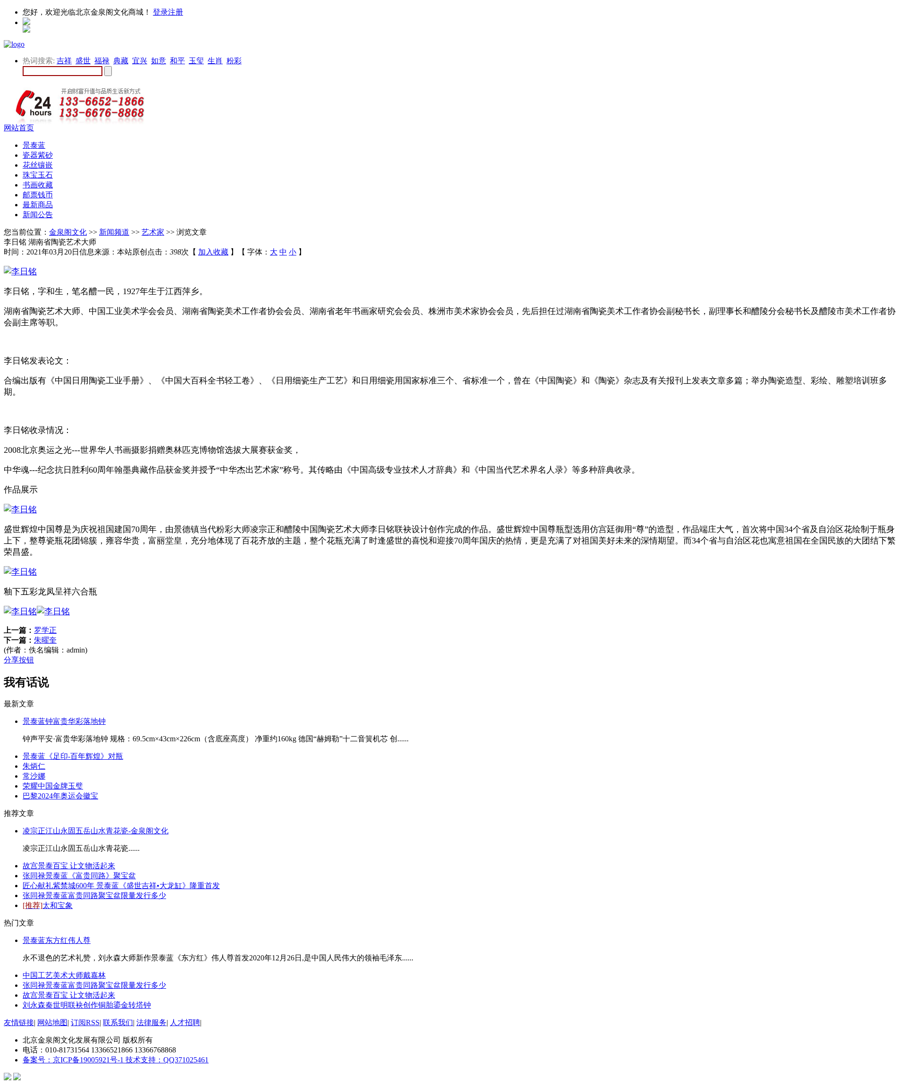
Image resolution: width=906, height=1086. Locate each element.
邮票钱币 (38, 195)
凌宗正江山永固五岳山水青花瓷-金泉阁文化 (95, 831)
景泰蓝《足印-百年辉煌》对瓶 (73, 756)
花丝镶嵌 (38, 165)
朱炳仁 (34, 766)
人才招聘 (185, 1022)
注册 (175, 12)
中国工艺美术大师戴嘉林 (64, 975)
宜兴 (139, 61)
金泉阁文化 (68, 232)
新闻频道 (114, 232)
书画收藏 (38, 185)
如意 (158, 61)
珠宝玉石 (38, 175)
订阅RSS (85, 1022)
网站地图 (52, 1022)
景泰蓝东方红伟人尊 (57, 940)
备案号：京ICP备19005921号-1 (74, 1060)
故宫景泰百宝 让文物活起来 (69, 866)
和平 (177, 61)
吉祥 (64, 61)
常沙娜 (34, 776)
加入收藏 (213, 252)
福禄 (101, 61)
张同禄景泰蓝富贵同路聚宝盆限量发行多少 (94, 895)
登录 (160, 12)
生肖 (215, 61)
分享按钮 (19, 660)
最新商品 (38, 205)
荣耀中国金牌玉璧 (53, 786)
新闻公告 (38, 215)
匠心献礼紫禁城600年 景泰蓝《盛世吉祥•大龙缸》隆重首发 (121, 886)
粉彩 (234, 61)
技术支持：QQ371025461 (167, 1060)
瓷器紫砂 (38, 155)
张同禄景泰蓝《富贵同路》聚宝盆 (79, 876)
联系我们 (118, 1022)
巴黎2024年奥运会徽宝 (60, 796)
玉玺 (196, 61)
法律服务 (151, 1022)
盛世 (83, 61)
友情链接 (19, 1022)
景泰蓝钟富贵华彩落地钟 (64, 721)
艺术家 (153, 232)
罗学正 (45, 630)
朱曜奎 (45, 640)
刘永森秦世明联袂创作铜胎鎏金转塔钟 (87, 1005)
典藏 (120, 61)
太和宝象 (48, 905)
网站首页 (19, 128)
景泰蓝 (34, 145)
